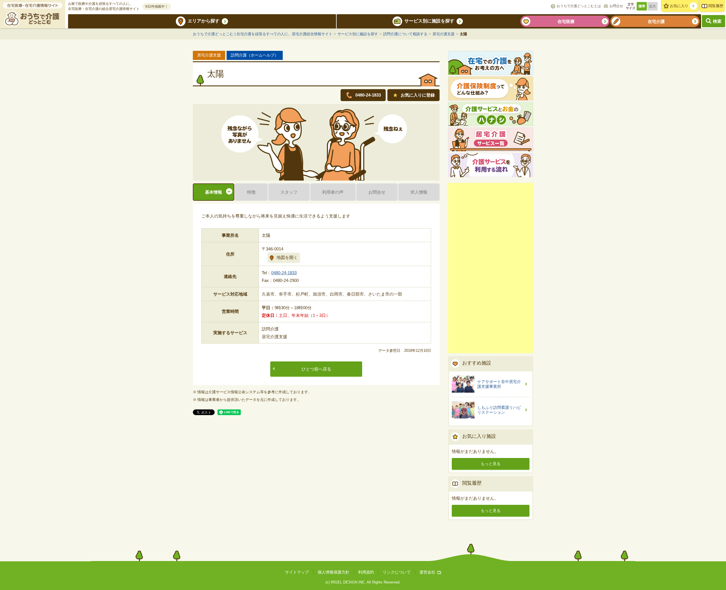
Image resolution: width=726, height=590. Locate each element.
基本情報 (213, 192)
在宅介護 (656, 21)
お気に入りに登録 (418, 95)
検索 (717, 21)
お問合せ (616, 6)
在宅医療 (566, 21)
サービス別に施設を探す (429, 20)
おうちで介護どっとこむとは (579, 6)
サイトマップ (297, 572)
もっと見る (491, 463)
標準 (641, 6)
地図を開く (287, 257)
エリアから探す (204, 20)
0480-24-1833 (284, 272)
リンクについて (397, 572)
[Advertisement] (490, 268)
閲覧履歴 (715, 6)
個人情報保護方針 (333, 572)
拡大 (652, 6)
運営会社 (427, 572)
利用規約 (366, 572)
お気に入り (682, 6)
